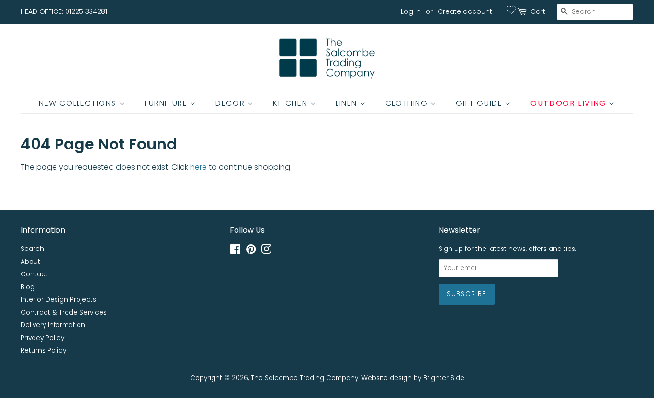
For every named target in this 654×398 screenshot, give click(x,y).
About (30, 261)
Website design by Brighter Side (412, 378)
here (198, 166)
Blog (27, 287)
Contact (34, 274)
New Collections (79, 103)
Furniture (167, 103)
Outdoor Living (569, 103)
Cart (537, 11)
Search (32, 248)
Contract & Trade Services (64, 312)
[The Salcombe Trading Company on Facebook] (235, 251)
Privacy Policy (42, 337)
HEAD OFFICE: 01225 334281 (64, 11)
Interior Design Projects (58, 299)
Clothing (407, 103)
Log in (411, 11)
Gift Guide (480, 103)
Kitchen (291, 103)
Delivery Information (53, 325)
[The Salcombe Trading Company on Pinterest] (251, 251)
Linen (348, 103)
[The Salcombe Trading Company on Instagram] (266, 251)
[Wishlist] (511, 9)
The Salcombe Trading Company (304, 378)
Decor (231, 103)
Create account (465, 11)
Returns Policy (43, 350)
